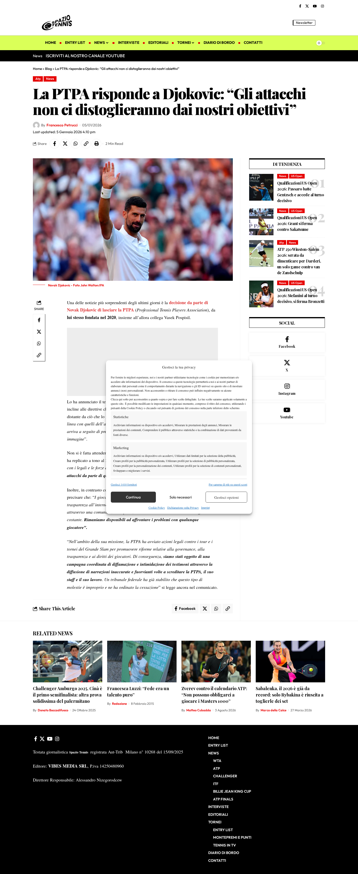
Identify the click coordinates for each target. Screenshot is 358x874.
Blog (48, 68)
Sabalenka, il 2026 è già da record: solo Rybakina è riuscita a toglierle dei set (289, 695)
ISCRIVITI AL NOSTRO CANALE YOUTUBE (85, 55)
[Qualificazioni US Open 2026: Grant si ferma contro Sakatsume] (261, 221)
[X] (307, 6)
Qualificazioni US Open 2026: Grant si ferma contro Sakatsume (297, 223)
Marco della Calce (273, 710)
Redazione (119, 703)
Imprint (205, 507)
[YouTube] (315, 6)
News (50, 78)
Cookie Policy (157, 507)
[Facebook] (300, 6)
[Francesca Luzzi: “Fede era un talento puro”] (142, 661)
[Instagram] (322, 6)
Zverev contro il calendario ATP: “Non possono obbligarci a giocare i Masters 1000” (214, 695)
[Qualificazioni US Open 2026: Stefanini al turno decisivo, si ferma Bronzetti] (261, 294)
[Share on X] (65, 144)
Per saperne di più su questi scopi (228, 484)
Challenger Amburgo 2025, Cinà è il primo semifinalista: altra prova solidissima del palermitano (67, 695)
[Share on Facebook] (54, 144)
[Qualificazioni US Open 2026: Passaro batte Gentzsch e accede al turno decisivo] (261, 187)
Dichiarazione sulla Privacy (183, 507)
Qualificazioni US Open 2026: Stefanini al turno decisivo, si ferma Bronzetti (300, 295)
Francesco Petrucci (62, 125)
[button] (321, 22)
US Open (296, 176)
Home (37, 68)
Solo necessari (181, 497)
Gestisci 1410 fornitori (124, 484)
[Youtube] (287, 413)
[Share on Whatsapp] (75, 144)
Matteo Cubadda (198, 710)
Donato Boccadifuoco (53, 710)
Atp (38, 78)
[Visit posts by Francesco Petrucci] (36, 125)
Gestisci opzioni (226, 497)
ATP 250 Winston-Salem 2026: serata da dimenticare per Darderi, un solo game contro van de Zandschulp (299, 261)
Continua (133, 497)
